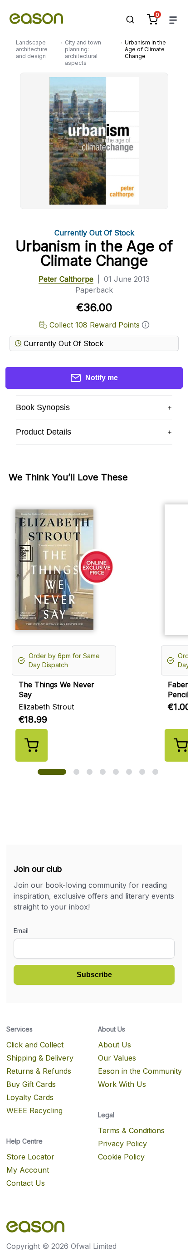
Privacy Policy (122, 1143)
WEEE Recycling (34, 1110)
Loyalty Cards (30, 1097)
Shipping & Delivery (39, 1057)
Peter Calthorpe (66, 279)
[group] (97, 630)
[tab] (52, 772)
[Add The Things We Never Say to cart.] (31, 745)
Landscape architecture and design (32, 49)
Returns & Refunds (38, 1071)
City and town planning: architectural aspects (83, 52)
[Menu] (173, 19)
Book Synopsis (43, 407)
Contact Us (25, 1183)
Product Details (43, 431)
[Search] (125, 19)
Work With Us (122, 1084)
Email (21, 930)
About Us (114, 1044)
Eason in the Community (140, 1071)
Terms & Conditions (131, 1130)
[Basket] (152, 19)
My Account (27, 1169)
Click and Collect (34, 1044)
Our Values (117, 1057)
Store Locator (30, 1156)
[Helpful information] (145, 325)
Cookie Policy (121, 1156)
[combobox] (125, 19)
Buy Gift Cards (31, 1084)
